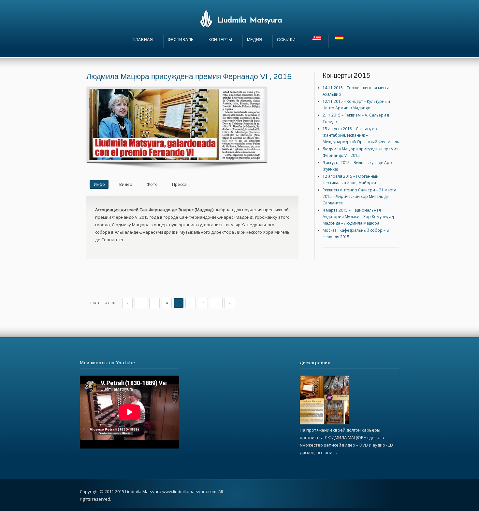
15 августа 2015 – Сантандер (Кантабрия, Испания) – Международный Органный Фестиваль (361, 135)
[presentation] (99, 184)
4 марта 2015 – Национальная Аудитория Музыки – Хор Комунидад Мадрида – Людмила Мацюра (358, 216)
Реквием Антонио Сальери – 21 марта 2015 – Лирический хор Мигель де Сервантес (359, 196)
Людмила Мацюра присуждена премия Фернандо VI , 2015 (189, 76)
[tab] (99, 184)
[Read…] (324, 423)
